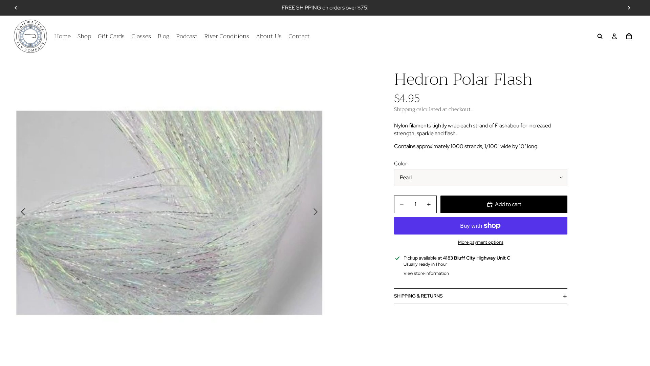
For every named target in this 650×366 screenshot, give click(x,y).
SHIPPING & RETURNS (418, 296)
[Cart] (629, 36)
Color (400, 163)
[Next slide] (629, 7)
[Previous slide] (15, 7)
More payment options (480, 242)
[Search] (599, 36)
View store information (426, 273)
